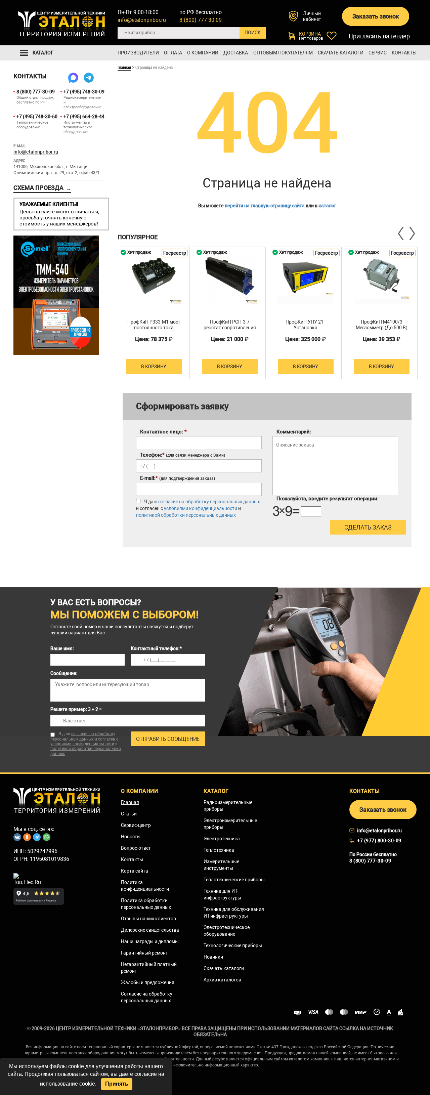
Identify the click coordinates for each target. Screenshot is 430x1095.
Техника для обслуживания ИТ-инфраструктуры (234, 913)
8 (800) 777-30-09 (200, 20)
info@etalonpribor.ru (142, 20)
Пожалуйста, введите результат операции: (327, 499)
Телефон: (182, 455)
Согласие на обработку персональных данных (146, 997)
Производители (138, 52)
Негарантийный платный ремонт (149, 968)
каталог (327, 205)
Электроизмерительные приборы (230, 824)
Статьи (129, 813)
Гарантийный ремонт (144, 953)
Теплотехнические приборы (234, 879)
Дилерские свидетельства (150, 930)
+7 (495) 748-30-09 (83, 91)
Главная (124, 67)
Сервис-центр (136, 825)
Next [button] (411, 233)
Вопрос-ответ (136, 848)
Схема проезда (42, 188)
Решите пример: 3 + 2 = (76, 709)
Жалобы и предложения (147, 982)
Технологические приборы (233, 945)
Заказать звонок (375, 16)
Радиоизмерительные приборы (228, 806)
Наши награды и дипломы (150, 941)
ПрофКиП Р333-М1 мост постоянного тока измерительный (153, 327)
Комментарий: (293, 432)
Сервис (378, 52)
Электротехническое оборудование (227, 931)
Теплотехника (219, 850)
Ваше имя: (62, 648)
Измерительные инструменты (221, 865)
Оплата (173, 52)
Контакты (404, 52)
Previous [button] (401, 233)
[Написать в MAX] (73, 77)
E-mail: (177, 478)
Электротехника (222, 838)
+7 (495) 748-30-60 (36, 116)
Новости (130, 836)
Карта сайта (134, 871)
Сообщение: (64, 673)
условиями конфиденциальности (200, 508)
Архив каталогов (222, 979)
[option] (154, 313)
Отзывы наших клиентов (148, 918)
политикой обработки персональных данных (186, 515)
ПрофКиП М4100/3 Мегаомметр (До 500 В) (381, 324)
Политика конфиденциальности (145, 886)
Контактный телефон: (156, 648)
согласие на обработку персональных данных (209, 501)
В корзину (153, 366)
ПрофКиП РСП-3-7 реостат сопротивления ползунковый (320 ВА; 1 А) (230, 330)
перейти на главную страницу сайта (265, 205)
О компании (202, 52)
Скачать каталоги (340, 52)
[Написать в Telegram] (88, 77)
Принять (116, 1084)
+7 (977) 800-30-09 (379, 840)
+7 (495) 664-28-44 (83, 116)
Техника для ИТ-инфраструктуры (222, 894)
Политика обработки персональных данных (146, 904)
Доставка (235, 52)
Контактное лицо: (163, 432)
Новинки (213, 957)
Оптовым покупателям (283, 52)
